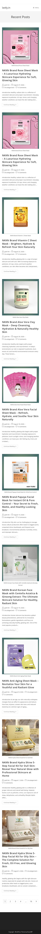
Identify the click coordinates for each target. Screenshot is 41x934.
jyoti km (7, 85)
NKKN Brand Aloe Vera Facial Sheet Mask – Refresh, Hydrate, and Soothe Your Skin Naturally (20, 414)
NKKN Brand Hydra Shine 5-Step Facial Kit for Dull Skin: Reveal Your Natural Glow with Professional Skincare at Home (20, 769)
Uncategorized (9, 87)
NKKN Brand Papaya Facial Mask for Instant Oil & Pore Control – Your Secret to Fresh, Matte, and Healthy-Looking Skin (20, 503)
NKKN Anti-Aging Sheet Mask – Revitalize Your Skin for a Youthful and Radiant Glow (20, 684)
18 (31, 901)
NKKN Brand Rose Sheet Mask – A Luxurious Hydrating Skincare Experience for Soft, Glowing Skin (20, 75)
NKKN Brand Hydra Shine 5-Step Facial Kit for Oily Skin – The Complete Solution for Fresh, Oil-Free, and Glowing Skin (19, 860)
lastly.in (6, 7)
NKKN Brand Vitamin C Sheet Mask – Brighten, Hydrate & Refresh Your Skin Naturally (19, 244)
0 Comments (22, 87)
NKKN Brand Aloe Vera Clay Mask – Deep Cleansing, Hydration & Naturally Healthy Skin (20, 327)
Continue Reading (11, 105)
